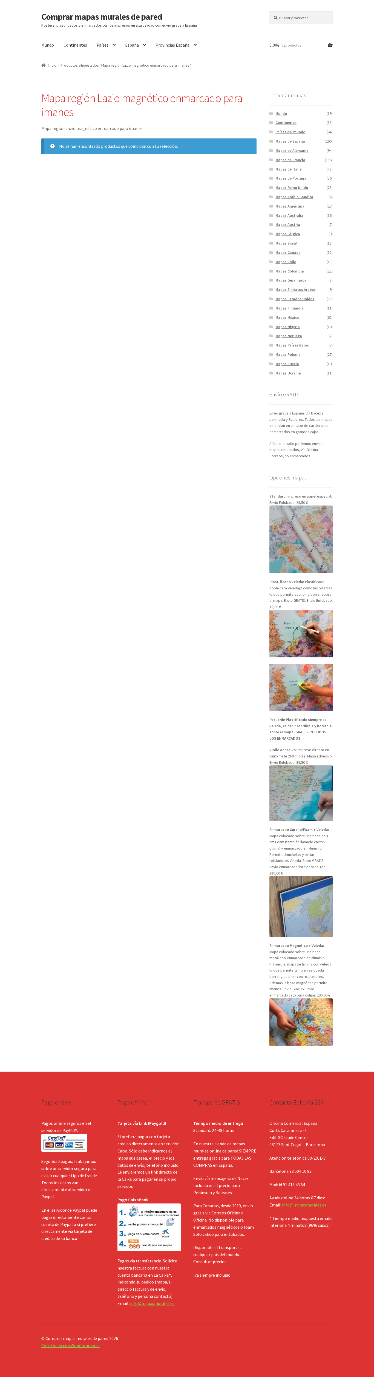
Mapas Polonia (288, 354)
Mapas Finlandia (289, 308)
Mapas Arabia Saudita (294, 196)
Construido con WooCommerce (70, 1345)
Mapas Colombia (289, 271)
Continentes (75, 45)
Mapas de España (290, 141)
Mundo (47, 45)
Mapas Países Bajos (292, 345)
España (132, 45)
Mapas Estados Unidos (294, 298)
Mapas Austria (287, 224)
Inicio (52, 65)
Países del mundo (290, 131)
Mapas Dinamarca (290, 280)
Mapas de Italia (288, 169)
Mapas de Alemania (292, 150)
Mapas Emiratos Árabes (295, 289)
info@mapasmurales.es (152, 1303)
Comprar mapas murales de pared (101, 16)
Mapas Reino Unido (291, 187)
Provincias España (172, 45)
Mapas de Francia (290, 159)
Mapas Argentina (289, 206)
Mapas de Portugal (291, 178)
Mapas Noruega (288, 335)
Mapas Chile (285, 261)
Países (102, 45)
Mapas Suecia (287, 363)
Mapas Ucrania (288, 373)
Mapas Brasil (286, 243)
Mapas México (287, 317)
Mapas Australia (289, 215)
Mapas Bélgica (287, 233)
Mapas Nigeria (287, 326)
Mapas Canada (288, 252)
